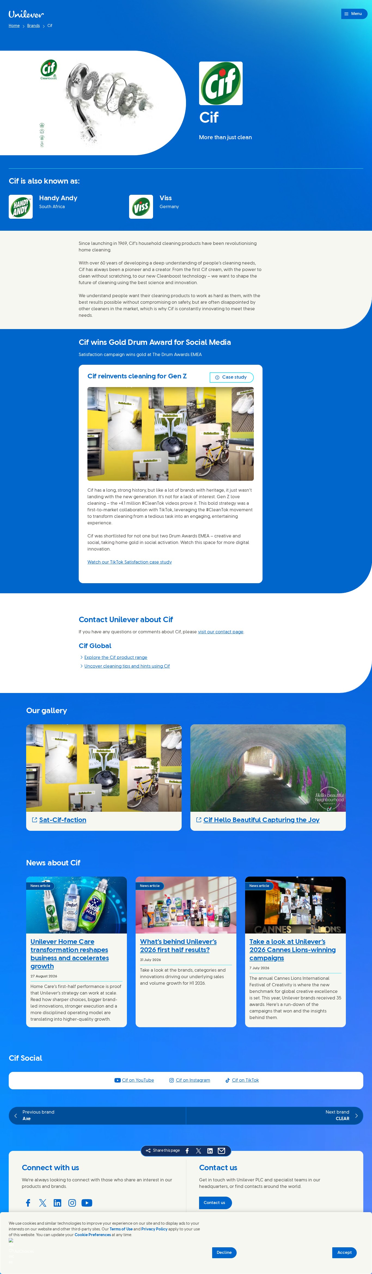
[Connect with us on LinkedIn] (57, 1203)
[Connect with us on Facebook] (28, 1203)
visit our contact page (220, 632)
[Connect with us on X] (42, 1203)
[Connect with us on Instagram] (72, 1203)
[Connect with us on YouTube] (87, 1203)
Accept (344, 1253)
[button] (104, 820)
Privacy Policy (154, 1229)
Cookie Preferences (93, 1235)
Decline (224, 1253)
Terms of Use (121, 1229)
